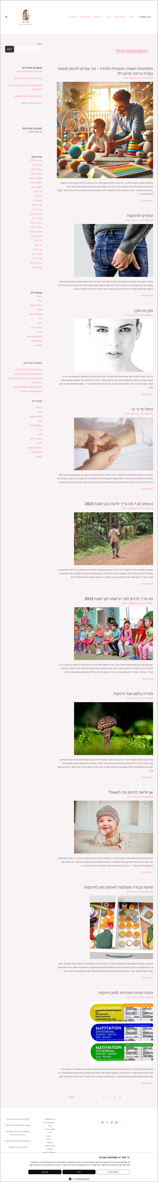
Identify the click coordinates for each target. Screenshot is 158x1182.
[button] (6, 17)
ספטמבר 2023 (35, 232)
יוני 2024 (38, 196)
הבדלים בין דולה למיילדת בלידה (29, 71)
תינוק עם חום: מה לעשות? (31, 103)
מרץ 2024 (37, 209)
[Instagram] (107, 1122)
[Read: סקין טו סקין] (113, 345)
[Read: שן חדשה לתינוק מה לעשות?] (113, 827)
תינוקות (73, 17)
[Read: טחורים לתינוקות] (113, 250)
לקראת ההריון (120, 17)
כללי (40, 318)
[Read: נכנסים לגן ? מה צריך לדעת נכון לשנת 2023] (113, 538)
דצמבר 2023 (36, 223)
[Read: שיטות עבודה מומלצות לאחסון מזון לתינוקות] (121, 927)
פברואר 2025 (36, 160)
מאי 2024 (37, 200)
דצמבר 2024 (36, 169)
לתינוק (39, 332)
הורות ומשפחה (145, 17)
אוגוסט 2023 (36, 236)
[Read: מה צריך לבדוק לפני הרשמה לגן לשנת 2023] (113, 633)
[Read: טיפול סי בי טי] (113, 443)
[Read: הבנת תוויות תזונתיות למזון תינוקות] (121, 1032)
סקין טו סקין (143, 310)
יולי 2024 (38, 191)
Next (70, 1097)
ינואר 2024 (37, 218)
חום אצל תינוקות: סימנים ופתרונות (28, 96)
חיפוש (39, 44)
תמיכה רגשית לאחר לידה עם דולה (28, 78)
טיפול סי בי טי (142, 409)
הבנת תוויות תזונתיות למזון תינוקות (125, 992)
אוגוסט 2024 (36, 187)
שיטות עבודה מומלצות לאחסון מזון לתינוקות (118, 887)
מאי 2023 (37, 249)
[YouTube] (102, 1122)
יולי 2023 (38, 240)
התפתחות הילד (146, 78)
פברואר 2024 (36, 214)
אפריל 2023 (36, 254)
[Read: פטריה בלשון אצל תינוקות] (113, 728)
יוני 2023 (38, 245)
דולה (131, 17)
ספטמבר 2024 (35, 183)
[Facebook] (116, 1122)
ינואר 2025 (37, 165)
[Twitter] (112, 1122)
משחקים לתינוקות (34, 336)
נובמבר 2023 (36, 227)
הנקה (40, 310)
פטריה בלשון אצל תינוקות (133, 693)
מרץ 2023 (37, 258)
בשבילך (97, 17)
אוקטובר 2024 (36, 178)
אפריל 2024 (36, 205)
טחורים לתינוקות (140, 215)
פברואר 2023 (36, 263)
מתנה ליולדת (85, 17)
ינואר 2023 (37, 267)
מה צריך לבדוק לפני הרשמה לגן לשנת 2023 (118, 598)
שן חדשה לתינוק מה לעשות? (131, 792)
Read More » (147, 200)
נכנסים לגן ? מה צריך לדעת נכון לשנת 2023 (119, 503)
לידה (109, 17)
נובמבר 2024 (36, 174)
